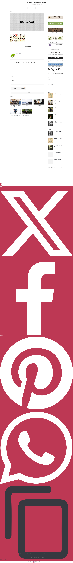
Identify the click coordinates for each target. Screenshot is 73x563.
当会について (39, 8)
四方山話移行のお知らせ (58, 159)
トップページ (25, 553)
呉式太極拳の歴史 (40, 553)
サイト (12, 83)
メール (12, 80)
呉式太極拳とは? (23, 8)
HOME (15, 8)
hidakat (20, 53)
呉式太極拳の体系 (34, 553)
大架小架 (55, 108)
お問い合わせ (55, 8)
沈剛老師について (31, 8)
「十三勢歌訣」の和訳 (58, 122)
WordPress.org (50, 84)
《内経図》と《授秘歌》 (58, 138)
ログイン (49, 77)
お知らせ (47, 8)
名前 (12, 76)
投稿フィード (50, 79)
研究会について (51, 553)
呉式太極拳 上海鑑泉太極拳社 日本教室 (36, 2)
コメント (12, 64)
